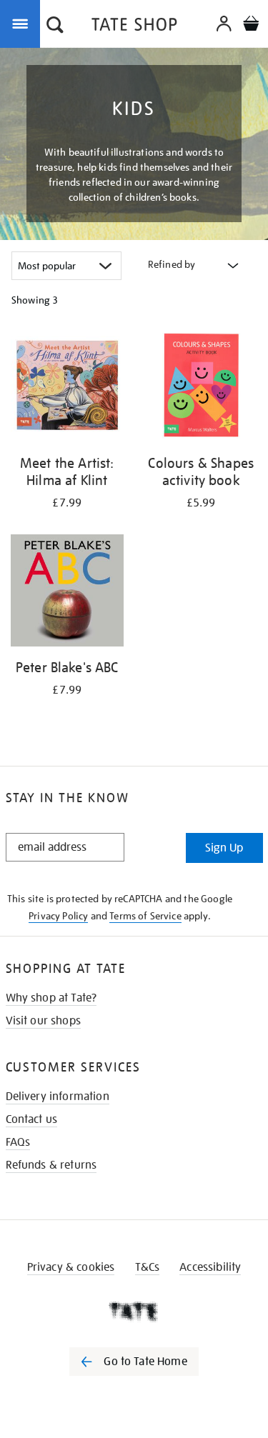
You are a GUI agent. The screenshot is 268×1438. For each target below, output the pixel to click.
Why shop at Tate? (51, 998)
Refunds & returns (51, 1165)
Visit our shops (43, 1021)
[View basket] (251, 25)
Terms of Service (145, 915)
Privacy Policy (58, 915)
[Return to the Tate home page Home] (134, 27)
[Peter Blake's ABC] (67, 593)
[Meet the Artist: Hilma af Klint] (67, 388)
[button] (55, 26)
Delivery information (57, 1096)
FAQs (18, 1142)
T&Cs (147, 1267)
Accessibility (210, 1267)
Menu (23, 23)
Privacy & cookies (71, 1267)
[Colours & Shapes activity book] (201, 388)
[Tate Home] (134, 1311)
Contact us (32, 1119)
